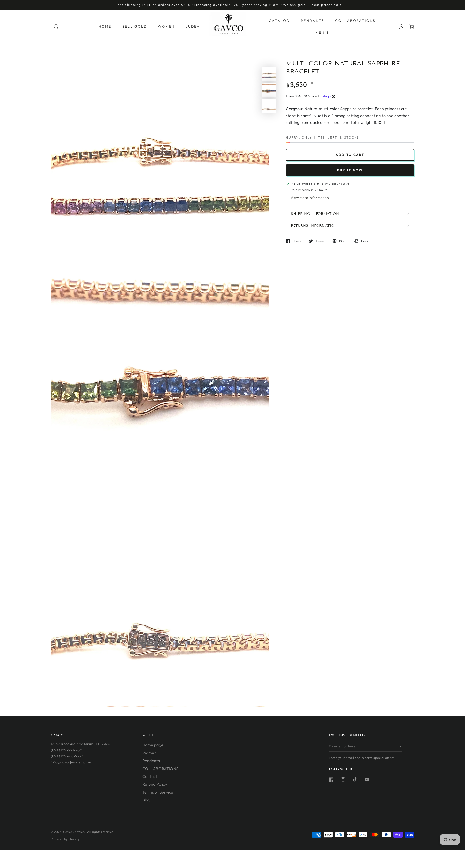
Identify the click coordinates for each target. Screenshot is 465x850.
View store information (310, 197)
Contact (149, 776)
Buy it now (350, 170)
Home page (152, 744)
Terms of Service (158, 792)
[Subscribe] (400, 746)
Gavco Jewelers (74, 832)
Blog (146, 799)
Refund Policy (154, 784)
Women (149, 752)
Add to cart (350, 155)
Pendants (151, 760)
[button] (56, 26)
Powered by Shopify (65, 839)
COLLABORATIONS (160, 768)
